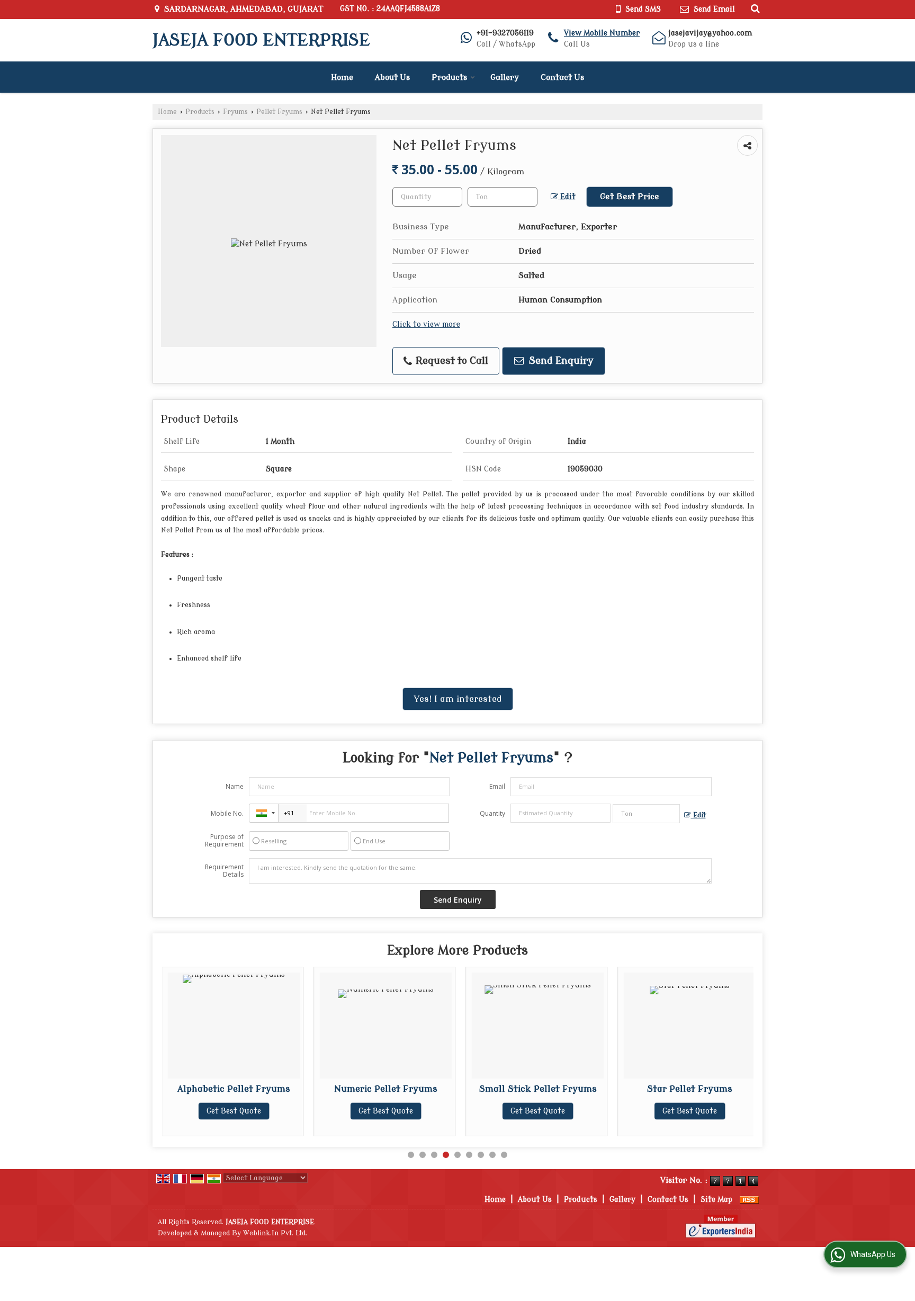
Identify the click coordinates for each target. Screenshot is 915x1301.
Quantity (492, 813)
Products (449, 77)
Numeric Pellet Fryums (385, 1089)
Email (497, 786)
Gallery (504, 77)
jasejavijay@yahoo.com (710, 33)
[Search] (753, 8)
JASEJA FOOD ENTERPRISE (261, 40)
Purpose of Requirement (224, 840)
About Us (392, 77)
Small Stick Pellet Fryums (538, 1089)
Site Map (716, 1200)
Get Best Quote (234, 1111)
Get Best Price (629, 196)
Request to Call (450, 361)
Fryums (235, 111)
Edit (567, 197)
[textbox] (502, 197)
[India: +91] (264, 813)
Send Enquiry (560, 361)
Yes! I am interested (458, 699)
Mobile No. (227, 813)
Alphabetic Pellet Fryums (233, 1089)
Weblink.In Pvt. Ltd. (275, 1233)
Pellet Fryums (279, 111)
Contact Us (562, 77)
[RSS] (749, 1200)
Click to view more (426, 324)
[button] (602, 33)
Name (235, 786)
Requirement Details (224, 870)
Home (342, 77)
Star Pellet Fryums (689, 1089)
